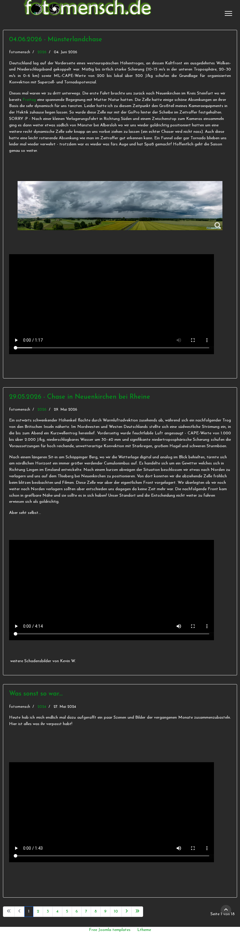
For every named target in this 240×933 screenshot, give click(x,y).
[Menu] (228, 13)
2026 (42, 52)
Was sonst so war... (36, 694)
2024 (41, 707)
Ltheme (144, 930)
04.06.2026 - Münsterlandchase (55, 39)
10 (116, 911)
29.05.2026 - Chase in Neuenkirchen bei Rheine (79, 397)
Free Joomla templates (110, 930)
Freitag (29, 100)
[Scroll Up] (226, 910)
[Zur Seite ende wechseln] (137, 911)
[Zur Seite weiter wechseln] (126, 911)
